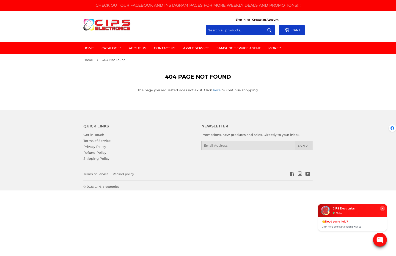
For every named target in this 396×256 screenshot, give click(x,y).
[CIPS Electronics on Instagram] (300, 174)
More (273, 48)
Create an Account (265, 19)
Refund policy (123, 174)
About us (137, 48)
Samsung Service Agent (239, 48)
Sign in (240, 19)
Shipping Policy (96, 159)
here (217, 90)
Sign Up (304, 145)
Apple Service (196, 48)
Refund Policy (94, 153)
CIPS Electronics (107, 186)
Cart (295, 30)
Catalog (110, 48)
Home (88, 48)
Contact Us (164, 48)
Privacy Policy (94, 147)
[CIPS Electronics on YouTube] (307, 174)
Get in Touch (93, 135)
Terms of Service (97, 141)
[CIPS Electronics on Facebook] (292, 174)
